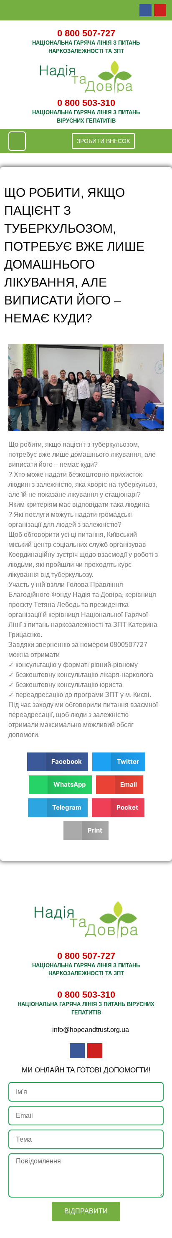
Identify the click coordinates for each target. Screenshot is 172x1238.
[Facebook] (145, 10)
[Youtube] (160, 10)
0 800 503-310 (86, 103)
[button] (17, 141)
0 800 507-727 (86, 33)
